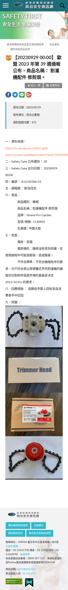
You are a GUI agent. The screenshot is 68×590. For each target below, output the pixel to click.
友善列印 (54, 85)
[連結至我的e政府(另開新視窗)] (29, 582)
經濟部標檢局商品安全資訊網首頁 (25, 44)
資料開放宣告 (15, 533)
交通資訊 (38, 525)
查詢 (62, 5)
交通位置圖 (12, 546)
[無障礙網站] (14, 581)
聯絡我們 (25, 554)
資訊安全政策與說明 (40, 533)
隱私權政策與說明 (18, 525)
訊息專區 (54, 44)
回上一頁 (35, 85)
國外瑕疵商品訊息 (20, 49)
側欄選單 (5, 5)
